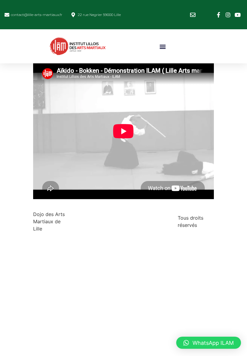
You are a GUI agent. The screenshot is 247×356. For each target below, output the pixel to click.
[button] (163, 46)
